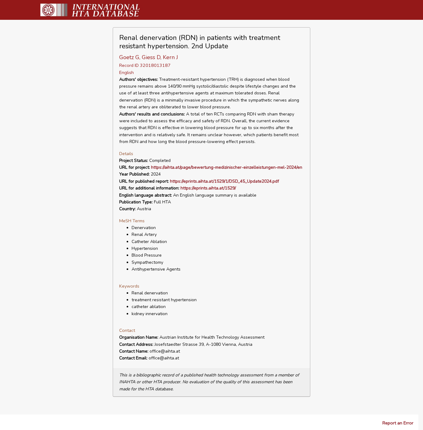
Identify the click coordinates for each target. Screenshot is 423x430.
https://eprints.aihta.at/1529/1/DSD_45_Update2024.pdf (224, 181)
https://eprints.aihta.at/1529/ (208, 188)
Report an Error (397, 423)
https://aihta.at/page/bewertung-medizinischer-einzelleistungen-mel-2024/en (226, 167)
